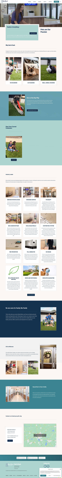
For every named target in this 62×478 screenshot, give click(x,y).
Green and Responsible (31, 278)
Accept (43, 475)
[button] (60, 469)
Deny (50, 475)
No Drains (48, 252)
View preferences (57, 475)
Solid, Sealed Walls (31, 226)
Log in (17, 470)
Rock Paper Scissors (24, 470)
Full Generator (31, 252)
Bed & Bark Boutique (13, 226)
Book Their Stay (33, 33)
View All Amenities (31, 294)
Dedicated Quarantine (48, 278)
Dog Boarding (13, 83)
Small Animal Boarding (48, 83)
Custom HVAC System (48, 226)
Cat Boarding (31, 83)
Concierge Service (31, 199)
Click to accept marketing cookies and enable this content (40, 435)
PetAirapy (48, 199)
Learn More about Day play (32, 110)
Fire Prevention (13, 252)
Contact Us (10, 440)
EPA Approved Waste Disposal (13, 278)
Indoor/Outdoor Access (13, 199)
